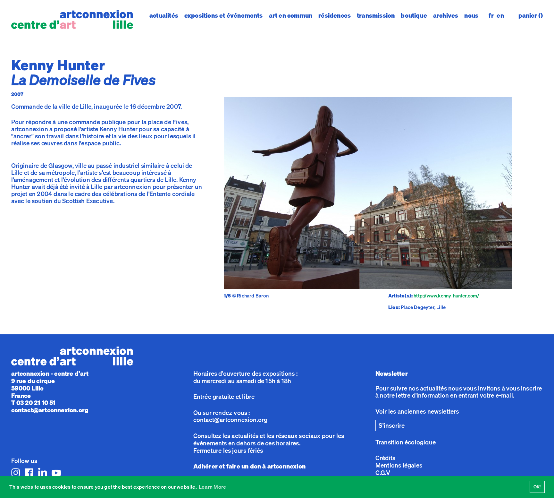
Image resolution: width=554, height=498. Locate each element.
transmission (376, 15)
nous (471, 15)
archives (445, 15)
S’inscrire (392, 425)
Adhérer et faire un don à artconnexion (249, 466)
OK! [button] (537, 486)
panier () (530, 15)
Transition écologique (405, 442)
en (500, 15)
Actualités (163, 15)
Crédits (385, 458)
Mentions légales (398, 465)
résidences (334, 15)
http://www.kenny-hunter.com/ (446, 295)
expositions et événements (223, 15)
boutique (414, 15)
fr (491, 15)
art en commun (290, 15)
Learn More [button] (212, 487)
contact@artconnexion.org (50, 410)
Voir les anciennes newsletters (417, 411)
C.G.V (382, 472)
